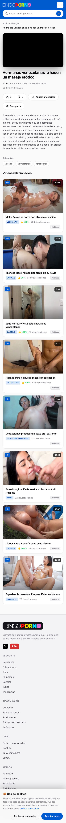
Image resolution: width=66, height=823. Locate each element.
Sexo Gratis (9, 783)
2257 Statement (11, 753)
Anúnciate (8, 727)
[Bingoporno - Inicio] (23, 626)
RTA (14, 646)
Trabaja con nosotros (14, 722)
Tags (5, 672)
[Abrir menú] (60, 5)
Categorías (8, 662)
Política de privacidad (14, 743)
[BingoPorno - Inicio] (29, 5)
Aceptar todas (52, 816)
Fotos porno (9, 667)
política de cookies (29, 808)
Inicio (5, 23)
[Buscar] (58, 13)
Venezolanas (41, 164)
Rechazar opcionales (25, 816)
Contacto (8, 707)
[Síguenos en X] (5, 646)
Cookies (7, 748)
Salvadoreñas (24, 164)
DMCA (6, 757)
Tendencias (9, 692)
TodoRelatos (9, 788)
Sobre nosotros (11, 712)
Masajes (15, 23)
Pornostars (9, 677)
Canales (7, 681)
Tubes (6, 686)
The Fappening (11, 778)
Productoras (9, 717)
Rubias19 (8, 773)
